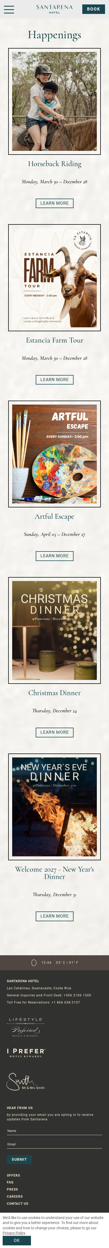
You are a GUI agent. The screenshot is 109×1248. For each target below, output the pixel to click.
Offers (13, 1175)
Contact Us (17, 1204)
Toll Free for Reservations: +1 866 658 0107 (43, 1002)
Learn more (54, 203)
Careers (15, 1196)
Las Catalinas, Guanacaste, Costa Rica (39, 988)
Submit (19, 1159)
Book (93, 9)
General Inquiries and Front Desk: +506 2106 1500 (49, 995)
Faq (10, 1182)
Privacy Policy (14, 1233)
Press (12, 1189)
